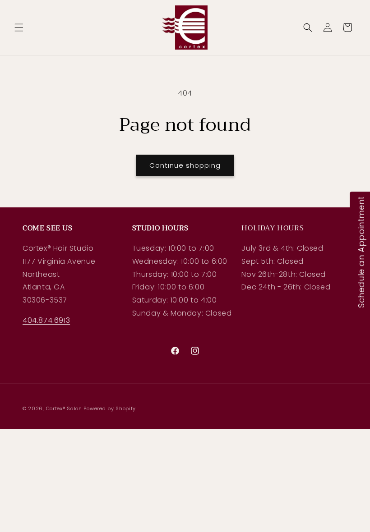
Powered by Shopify (109, 408)
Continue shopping (185, 165)
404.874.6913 (46, 320)
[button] (19, 27)
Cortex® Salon (64, 408)
